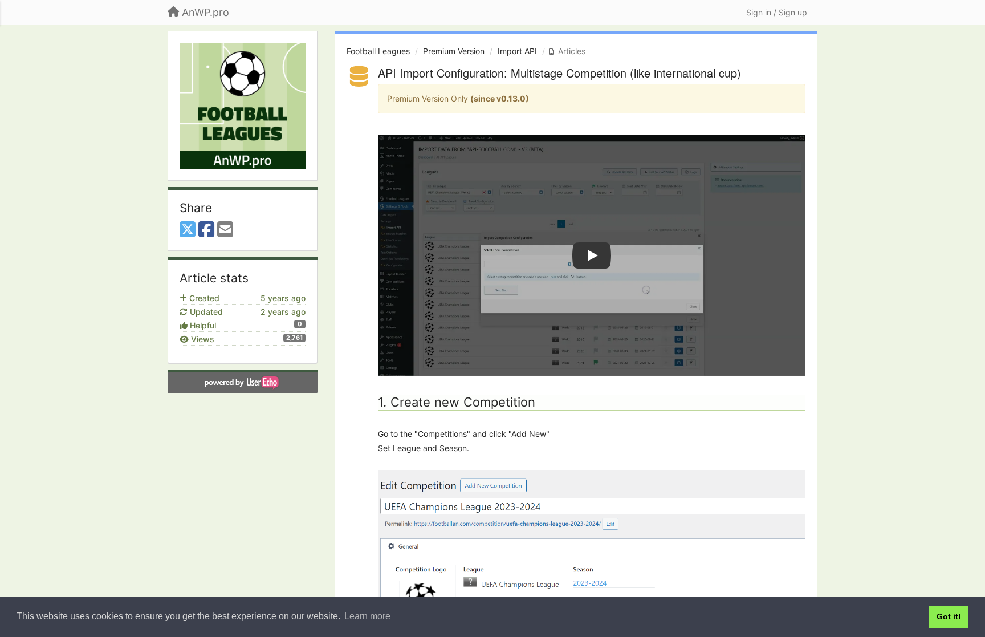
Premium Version (454, 51)
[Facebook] (206, 230)
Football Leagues (378, 51)
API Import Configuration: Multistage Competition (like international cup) (559, 72)
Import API (517, 51)
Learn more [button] (367, 616)
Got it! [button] (949, 616)
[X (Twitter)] (188, 230)
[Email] (225, 230)
